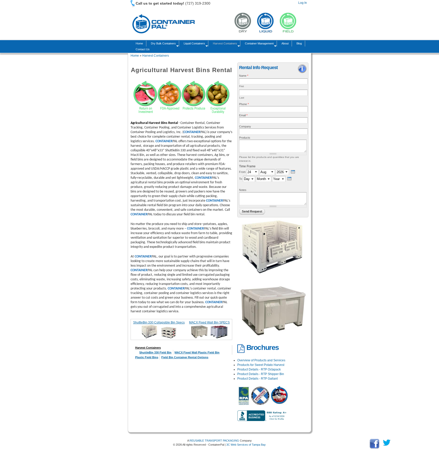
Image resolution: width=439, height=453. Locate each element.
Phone (244, 104)
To (241, 178)
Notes (242, 189)
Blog (299, 43)
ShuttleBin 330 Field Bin (155, 352)
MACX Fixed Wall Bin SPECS (209, 322)
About (285, 43)
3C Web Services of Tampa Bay (246, 444)
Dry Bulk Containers (162, 44)
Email (243, 115)
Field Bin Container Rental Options (184, 357)
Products (244, 137)
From (242, 171)
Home (139, 43)
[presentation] (293, 171)
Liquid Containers (193, 44)
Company (245, 126)
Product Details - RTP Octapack (259, 369)
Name (243, 75)
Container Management (258, 44)
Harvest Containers (224, 44)
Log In (302, 3)
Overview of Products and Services (261, 360)
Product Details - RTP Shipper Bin (260, 374)
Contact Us (143, 49)
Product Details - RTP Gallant (257, 378)
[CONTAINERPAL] (163, 36)
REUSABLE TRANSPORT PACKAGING (214, 440)
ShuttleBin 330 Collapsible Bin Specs (159, 322)
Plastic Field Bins (146, 357)
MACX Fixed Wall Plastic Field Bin (197, 352)
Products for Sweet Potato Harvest (260, 365)
